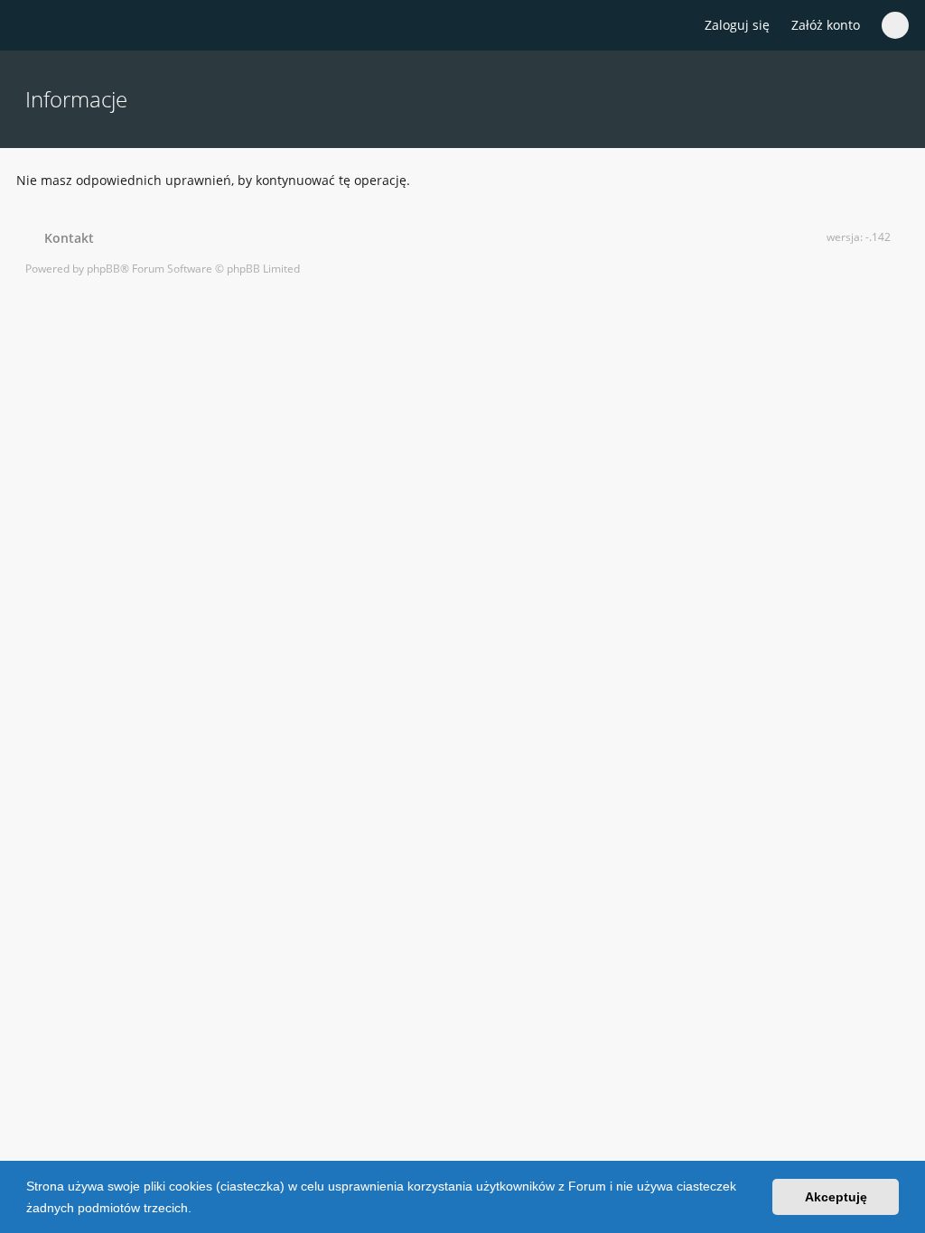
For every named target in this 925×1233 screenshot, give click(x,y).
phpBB (103, 268)
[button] (198, 1209)
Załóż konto (825, 24)
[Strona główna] (35, 26)
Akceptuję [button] (836, 1197)
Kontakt (65, 237)
